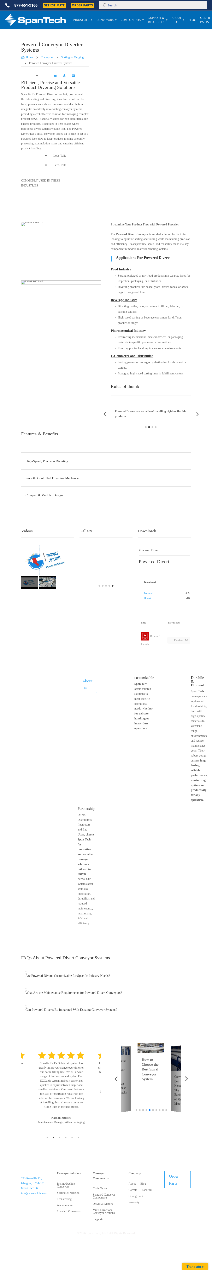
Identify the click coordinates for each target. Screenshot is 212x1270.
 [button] (112, 182)
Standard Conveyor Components (104, 1196)
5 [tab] (72, 1138)
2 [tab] (53, 1138)
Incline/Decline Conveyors (66, 1185)
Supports (98, 1219)
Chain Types (100, 1188)
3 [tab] (60, 1138)
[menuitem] (46, 75)
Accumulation (65, 1205)
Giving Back (136, 1196)
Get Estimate (54, 5)
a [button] (36, 75)
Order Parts (82, 5)
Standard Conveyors (69, 1211)
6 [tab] (78, 1138)
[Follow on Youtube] (42, 1210)
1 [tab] (47, 1138)
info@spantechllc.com (34, 1193)
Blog (192, 20)
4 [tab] (66, 1138)
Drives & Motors (103, 1203)
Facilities (147, 1190)
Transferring (64, 1199)
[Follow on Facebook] (28, 1203)
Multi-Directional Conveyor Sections (104, 1211)
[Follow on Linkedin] (28, 1210)
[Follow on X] (42, 1203)
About (132, 1183)
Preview (179, 640)
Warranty (134, 1202)
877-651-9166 (29, 1188)
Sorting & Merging (68, 1192)
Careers (133, 1190)
